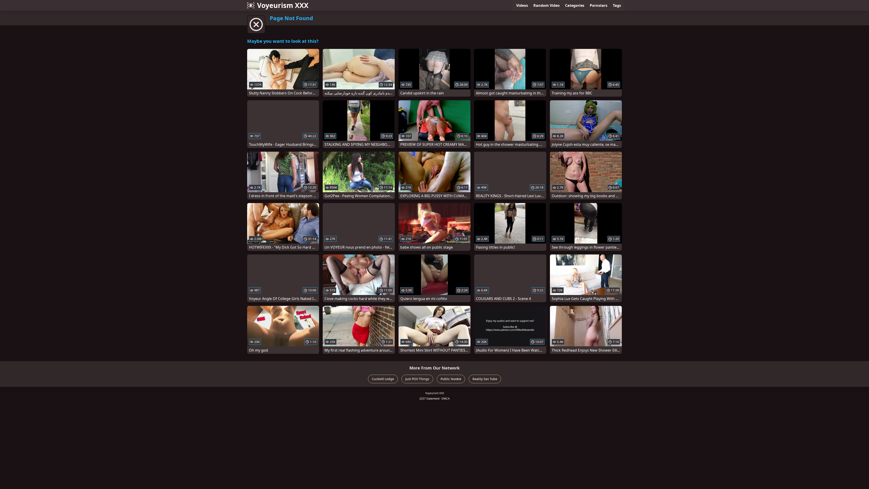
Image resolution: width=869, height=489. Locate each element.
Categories (574, 5)
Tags (617, 5)
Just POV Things (417, 379)
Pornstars (598, 5)
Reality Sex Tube (485, 379)
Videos (522, 5)
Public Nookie (451, 379)
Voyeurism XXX (282, 5)
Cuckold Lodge (383, 379)
